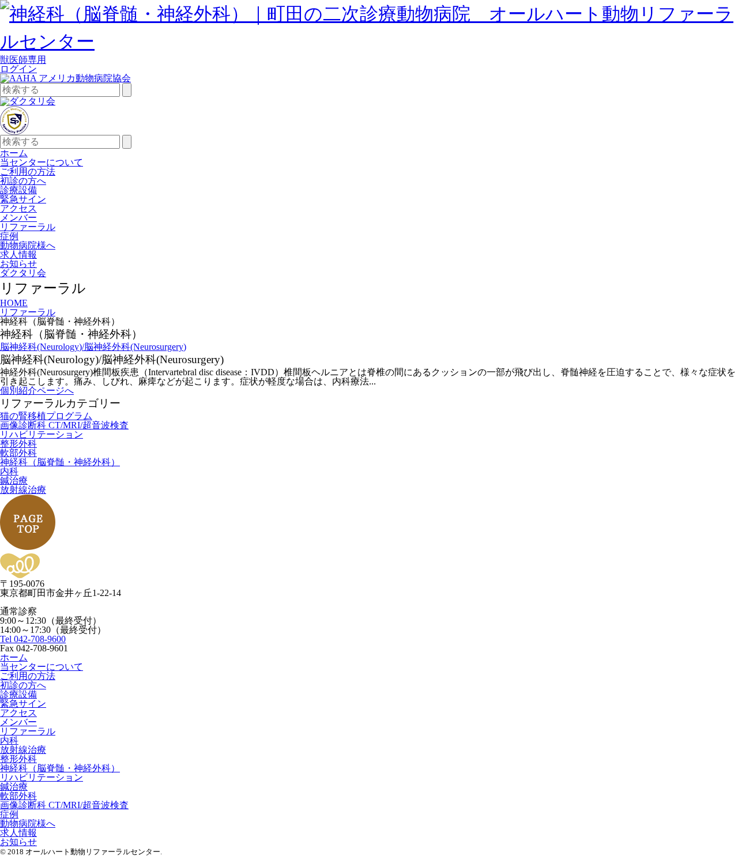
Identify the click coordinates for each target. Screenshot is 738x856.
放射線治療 (23, 490)
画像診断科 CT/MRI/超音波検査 (64, 425)
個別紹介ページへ (37, 390)
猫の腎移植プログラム (46, 416)
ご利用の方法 (27, 171)
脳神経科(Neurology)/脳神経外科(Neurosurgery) (93, 347)
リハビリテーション (41, 434)
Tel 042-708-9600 (33, 639)
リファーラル (27, 227)
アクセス (18, 208)
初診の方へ (23, 181)
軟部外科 (18, 453)
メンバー (18, 218)
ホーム (14, 153)
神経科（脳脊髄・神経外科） (60, 462)
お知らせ (18, 264)
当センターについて (41, 162)
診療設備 (18, 190)
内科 (9, 471)
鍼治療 (14, 480)
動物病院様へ (27, 245)
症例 (9, 236)
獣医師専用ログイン (23, 64)
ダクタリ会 (23, 273)
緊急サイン (23, 199)
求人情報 (18, 254)
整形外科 (18, 443)
